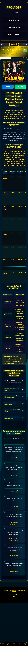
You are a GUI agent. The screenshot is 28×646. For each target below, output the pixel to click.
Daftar (14, 644)
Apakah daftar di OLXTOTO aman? (13, 410)
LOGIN (8, 87)
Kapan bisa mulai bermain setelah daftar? (13, 417)
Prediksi (19, 644)
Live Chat (25, 644)
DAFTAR (20, 87)
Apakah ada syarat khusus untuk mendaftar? (13, 396)
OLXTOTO (8, 53)
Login (8, 644)
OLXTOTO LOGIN (4, 47)
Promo (3, 644)
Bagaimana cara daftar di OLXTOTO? (13, 389)
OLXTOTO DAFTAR (13, 47)
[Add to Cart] (25, 50)
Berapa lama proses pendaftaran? (13, 403)
